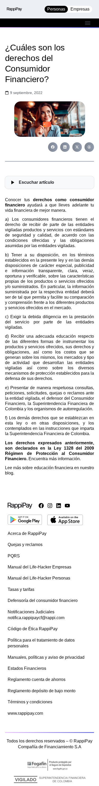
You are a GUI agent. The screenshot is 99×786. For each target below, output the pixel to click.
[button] (87, 22)
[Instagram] (50, 505)
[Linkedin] (58, 505)
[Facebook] (41, 505)
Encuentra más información (54, 458)
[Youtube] (67, 505)
